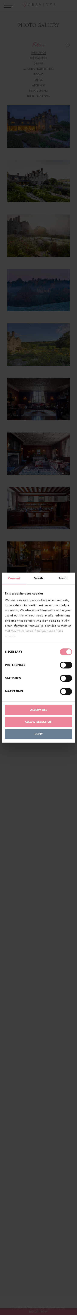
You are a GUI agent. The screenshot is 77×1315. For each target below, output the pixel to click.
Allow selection (39, 722)
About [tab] (63, 578)
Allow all (38, 710)
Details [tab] (39, 578)
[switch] (66, 665)
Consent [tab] (14, 578)
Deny (38, 734)
